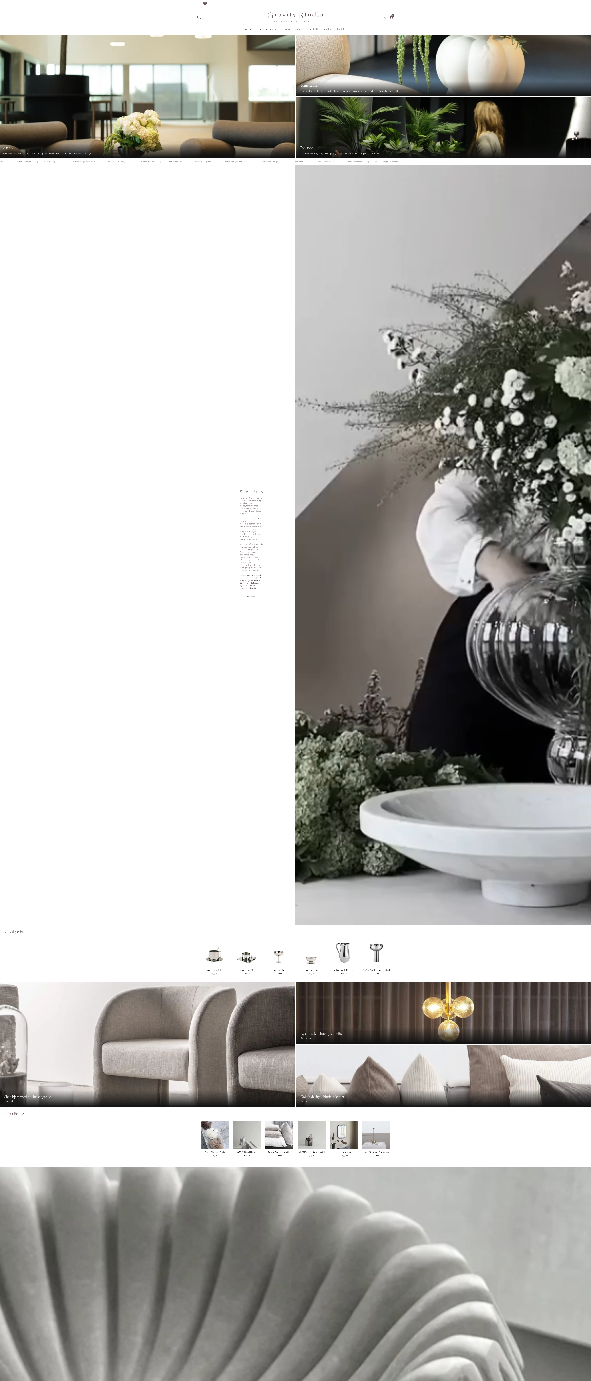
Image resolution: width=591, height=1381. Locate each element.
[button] (199, 17)
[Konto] (384, 17)
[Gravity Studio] (295, 17)
